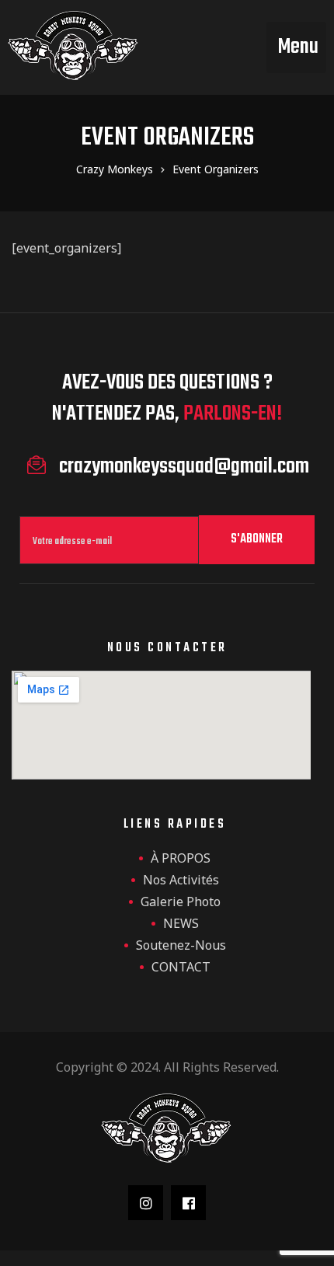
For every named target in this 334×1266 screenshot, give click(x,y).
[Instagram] (145, 1202)
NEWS (181, 923)
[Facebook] (188, 1202)
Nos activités (181, 879)
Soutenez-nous (181, 945)
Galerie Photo (181, 901)
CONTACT (180, 966)
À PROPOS (180, 858)
